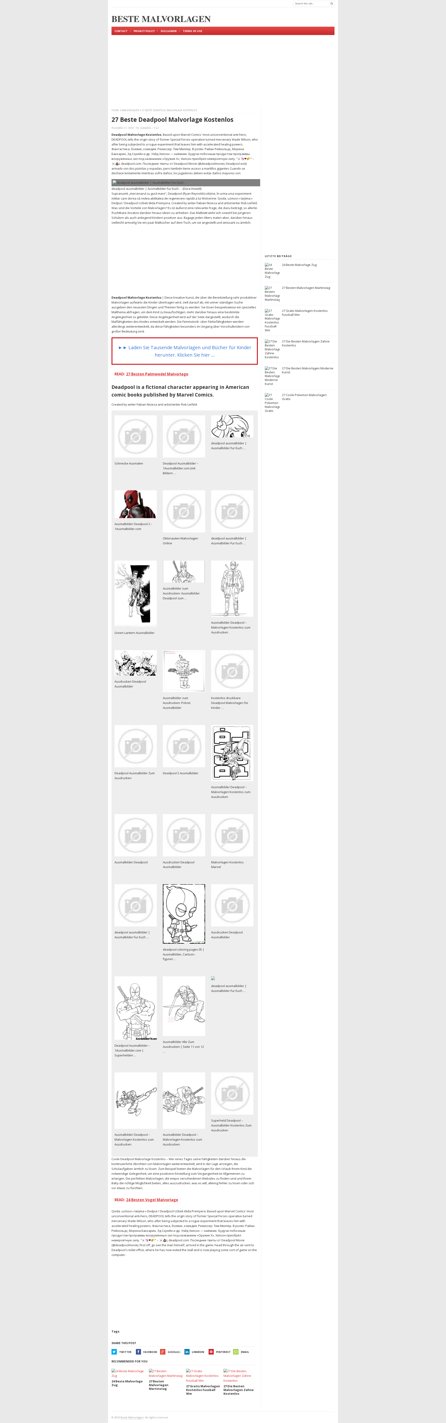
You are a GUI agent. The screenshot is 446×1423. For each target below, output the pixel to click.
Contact (121, 31)
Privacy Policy (144, 31)
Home (115, 110)
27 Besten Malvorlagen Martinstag (306, 288)
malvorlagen (130, 110)
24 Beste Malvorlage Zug (299, 265)
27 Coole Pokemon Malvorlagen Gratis (304, 397)
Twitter (125, 1352)
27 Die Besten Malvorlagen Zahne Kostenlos (306, 343)
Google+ (174, 1352)
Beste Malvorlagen (132, 1417)
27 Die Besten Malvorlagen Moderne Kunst (307, 370)
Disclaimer (169, 31)
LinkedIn (198, 1352)
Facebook (150, 1352)
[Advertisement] (223, 67)
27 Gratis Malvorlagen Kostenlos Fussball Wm (305, 313)
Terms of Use (192, 31)
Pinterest (223, 1352)
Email (245, 1352)
